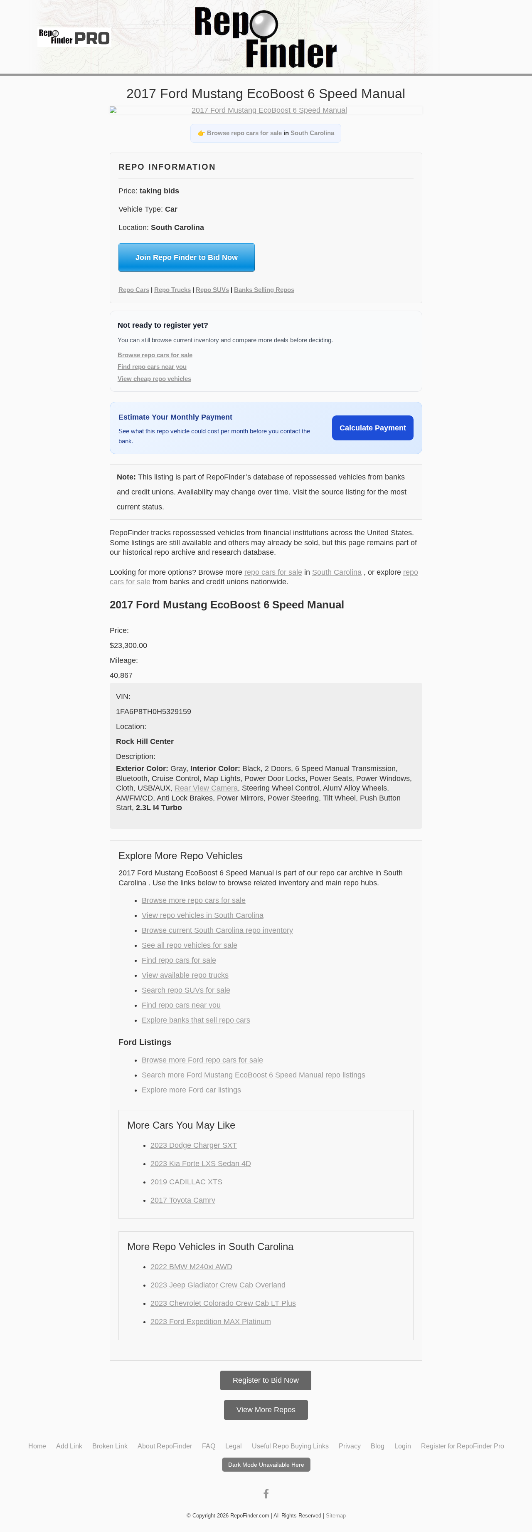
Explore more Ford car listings (191, 1090)
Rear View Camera (206, 788)
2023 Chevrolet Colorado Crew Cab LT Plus (223, 1303)
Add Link (69, 1446)
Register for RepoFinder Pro (462, 1446)
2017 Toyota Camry (182, 1200)
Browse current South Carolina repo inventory (217, 930)
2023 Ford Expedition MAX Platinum (210, 1321)
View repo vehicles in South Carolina (203, 915)
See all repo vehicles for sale (189, 945)
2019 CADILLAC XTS (186, 1182)
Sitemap (336, 1515)
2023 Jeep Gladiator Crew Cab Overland (218, 1285)
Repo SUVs (212, 289)
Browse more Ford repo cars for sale (202, 1060)
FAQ (208, 1446)
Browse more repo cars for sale (194, 900)
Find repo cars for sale (179, 960)
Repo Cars (133, 289)
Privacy (350, 1446)
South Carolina (312, 132)
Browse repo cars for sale (244, 132)
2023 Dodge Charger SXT (193, 1145)
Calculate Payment (373, 428)
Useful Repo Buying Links (290, 1446)
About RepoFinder (165, 1446)
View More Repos (266, 1410)
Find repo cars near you (152, 366)
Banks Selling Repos (264, 289)
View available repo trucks (185, 975)
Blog (377, 1446)
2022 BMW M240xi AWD (191, 1267)
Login (402, 1446)
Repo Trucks (172, 289)
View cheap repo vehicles (154, 378)
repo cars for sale (273, 572)
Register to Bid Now (266, 1380)
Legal (233, 1446)
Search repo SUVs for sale (186, 990)
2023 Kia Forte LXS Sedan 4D (200, 1163)
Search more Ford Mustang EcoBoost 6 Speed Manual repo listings (253, 1075)
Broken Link (110, 1446)
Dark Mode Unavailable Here (266, 1464)
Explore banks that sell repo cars (196, 1020)
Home (37, 1446)
